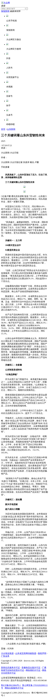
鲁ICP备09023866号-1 (11, 685)
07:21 (9, 145)
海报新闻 (5, 11)
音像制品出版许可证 (31, 667)
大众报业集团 (7, 653)
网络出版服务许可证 (14, 688)
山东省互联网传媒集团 (25, 653)
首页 (3, 129)
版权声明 (42, 653)
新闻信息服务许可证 (10, 667)
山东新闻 (11, 129)
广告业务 (5, 656)
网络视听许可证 (33, 670)
